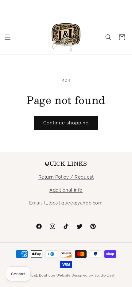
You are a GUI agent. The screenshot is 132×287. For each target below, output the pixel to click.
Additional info (66, 190)
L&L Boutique (43, 275)
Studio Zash (105, 275)
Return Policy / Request (66, 177)
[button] (7, 37)
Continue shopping (66, 123)
